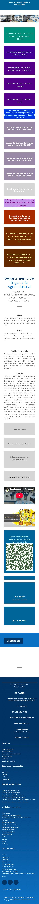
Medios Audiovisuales (8, 761)
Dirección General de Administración (13, 795)
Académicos (5, 857)
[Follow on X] (18, 8)
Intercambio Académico (9, 869)
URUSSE (4, 839)
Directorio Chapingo (22, 723)
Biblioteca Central (7, 751)
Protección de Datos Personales (24, 900)
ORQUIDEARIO (6, 779)
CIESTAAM (5, 772)
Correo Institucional (8, 864)
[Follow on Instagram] (10, 882)
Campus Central (22, 729)
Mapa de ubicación (22, 737)
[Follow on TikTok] (16, 882)
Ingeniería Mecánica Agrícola (10, 827)
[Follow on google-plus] (21, 8)
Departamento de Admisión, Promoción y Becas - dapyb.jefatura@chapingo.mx (22, 699)
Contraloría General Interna (10, 790)
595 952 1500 (22, 706)
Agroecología (6, 813)
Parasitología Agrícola (8, 832)
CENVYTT (4, 777)
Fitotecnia (5, 820)
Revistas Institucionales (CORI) (11, 754)
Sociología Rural (7, 834)
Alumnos (4, 855)
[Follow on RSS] (24, 8)
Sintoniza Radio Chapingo (10, 871)
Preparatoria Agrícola (8, 829)
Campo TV (5, 759)
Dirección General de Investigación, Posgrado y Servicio (19, 800)
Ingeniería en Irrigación (9, 822)
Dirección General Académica (11, 792)
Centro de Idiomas (7, 867)
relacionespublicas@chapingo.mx (22, 718)
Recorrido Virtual (7, 756)
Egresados (5, 859)
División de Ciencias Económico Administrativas (16, 818)
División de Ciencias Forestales (11, 815)
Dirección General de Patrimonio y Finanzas (15, 802)
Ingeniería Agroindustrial (9, 825)
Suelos (4, 837)
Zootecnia (5, 844)
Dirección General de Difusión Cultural (13, 797)
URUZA (4, 841)
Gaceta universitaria (8, 749)
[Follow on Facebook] (15, 8)
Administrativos (6, 862)
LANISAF (4, 774)
